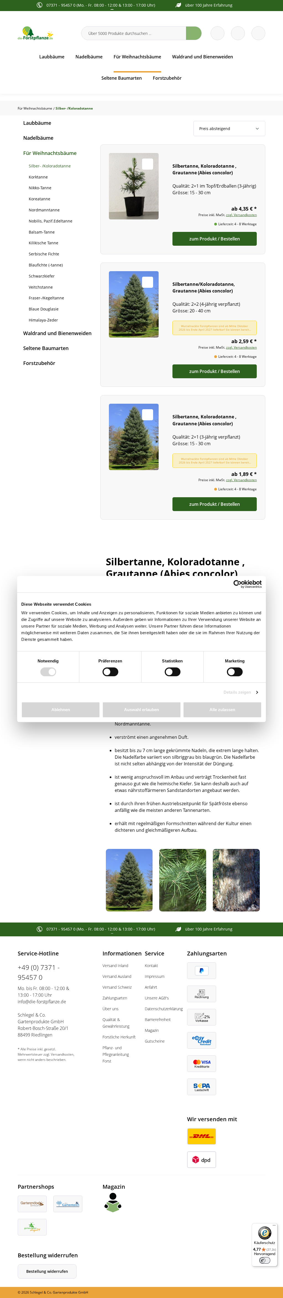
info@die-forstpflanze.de (42, 1002)
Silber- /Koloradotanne (50, 166)
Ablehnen (60, 709)
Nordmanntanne (44, 210)
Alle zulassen (222, 709)
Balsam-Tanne (42, 232)
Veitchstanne (41, 287)
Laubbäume (37, 123)
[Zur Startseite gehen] (46, 33)
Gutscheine (155, 1041)
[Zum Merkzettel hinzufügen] (147, 164)
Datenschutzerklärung (164, 1008)
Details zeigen (237, 692)
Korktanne (38, 177)
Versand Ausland (117, 976)
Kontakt (151, 965)
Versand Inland (115, 965)
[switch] (110, 671)
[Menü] (274, 1226)
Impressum (154, 976)
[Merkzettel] (217, 33)
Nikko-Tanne (40, 187)
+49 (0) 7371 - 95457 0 (39, 972)
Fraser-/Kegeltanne (46, 297)
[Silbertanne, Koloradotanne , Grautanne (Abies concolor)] (183, 199)
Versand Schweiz (117, 987)
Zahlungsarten (115, 998)
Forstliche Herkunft (119, 1037)
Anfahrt (151, 987)
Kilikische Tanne (43, 242)
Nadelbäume (38, 137)
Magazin (152, 1030)
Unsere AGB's (157, 998)
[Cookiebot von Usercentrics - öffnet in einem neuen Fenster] (237, 584)
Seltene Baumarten (46, 348)
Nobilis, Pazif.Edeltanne (50, 221)
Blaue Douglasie (44, 309)
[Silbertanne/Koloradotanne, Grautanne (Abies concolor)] (183, 325)
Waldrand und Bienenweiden (57, 333)
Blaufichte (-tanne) (46, 265)
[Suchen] (194, 33)
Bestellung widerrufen (47, 1271)
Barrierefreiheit (158, 1019)
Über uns (111, 1008)
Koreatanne (39, 198)
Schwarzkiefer (42, 276)
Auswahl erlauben (141, 709)
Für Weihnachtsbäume (50, 153)
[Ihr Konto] (258, 33)
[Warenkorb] (238, 33)
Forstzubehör (39, 363)
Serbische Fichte (44, 254)
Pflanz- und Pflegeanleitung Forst (116, 1054)
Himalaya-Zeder (43, 320)
